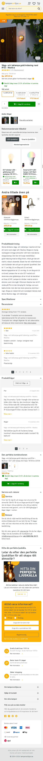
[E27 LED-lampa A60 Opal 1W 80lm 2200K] (14, 466)
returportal (24, 531)
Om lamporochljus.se (12, 687)
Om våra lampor (10, 699)
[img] (21, 40)
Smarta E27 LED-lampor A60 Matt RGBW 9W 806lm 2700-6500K (30, 172)
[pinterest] (13, 716)
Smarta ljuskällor (28, 139)
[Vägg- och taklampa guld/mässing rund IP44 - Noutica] (5, 466)
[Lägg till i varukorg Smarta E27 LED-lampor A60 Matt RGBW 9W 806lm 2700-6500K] (35, 182)
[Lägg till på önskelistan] (38, 104)
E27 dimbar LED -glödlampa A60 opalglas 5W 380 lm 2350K (10, 172)
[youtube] (16, 716)
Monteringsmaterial (21, 145)
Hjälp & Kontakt (10, 693)
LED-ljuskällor (12, 139)
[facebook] (5, 716)
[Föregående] (2, 40)
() (17, 70)
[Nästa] (40, 40)
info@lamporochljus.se (10, 536)
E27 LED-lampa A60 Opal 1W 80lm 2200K (24, 461)
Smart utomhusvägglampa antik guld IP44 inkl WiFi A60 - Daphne (32, 219)
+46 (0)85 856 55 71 (30, 536)
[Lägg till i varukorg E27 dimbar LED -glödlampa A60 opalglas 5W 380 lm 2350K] (15, 182)
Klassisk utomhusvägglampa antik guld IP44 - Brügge (11, 219)
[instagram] (9, 716)
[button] (21, 15)
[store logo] (11, 3)
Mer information (30, 323)
